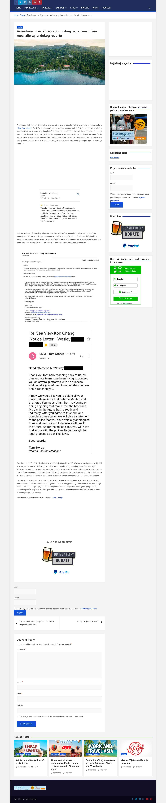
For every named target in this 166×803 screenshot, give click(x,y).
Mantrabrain (32, 799)
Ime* (16, 587)
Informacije (30, 8)
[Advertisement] (59, 106)
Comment (21, 649)
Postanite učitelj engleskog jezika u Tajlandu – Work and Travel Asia (100, 763)
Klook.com (114, 158)
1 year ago (57, 773)
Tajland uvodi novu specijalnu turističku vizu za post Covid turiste (37, 623)
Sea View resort (24, 128)
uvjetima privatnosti (89, 608)
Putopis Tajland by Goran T (88, 621)
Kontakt (107, 8)
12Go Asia (125, 303)
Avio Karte (20, 754)
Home (18, 8)
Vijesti (96, 8)
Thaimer (37, 767)
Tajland (46, 8)
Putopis (85, 8)
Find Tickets (127, 299)
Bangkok (60, 8)
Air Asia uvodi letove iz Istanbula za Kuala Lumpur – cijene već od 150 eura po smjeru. (65, 765)
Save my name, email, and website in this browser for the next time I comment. (51, 717)
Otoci (73, 8)
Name (20, 682)
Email (19, 694)
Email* (16, 598)
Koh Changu (58, 498)
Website (20, 705)
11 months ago (23, 767)
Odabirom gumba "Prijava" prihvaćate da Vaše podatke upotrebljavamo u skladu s (56, 608)
